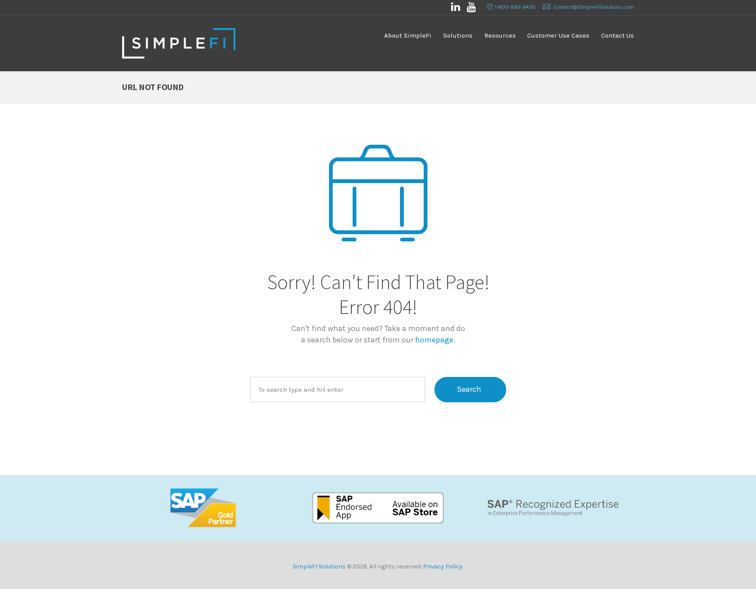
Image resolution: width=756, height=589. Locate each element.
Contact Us (617, 35)
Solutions (457, 35)
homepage (434, 340)
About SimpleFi (407, 35)
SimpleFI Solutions (319, 566)
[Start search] (470, 389)
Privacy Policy (442, 566)
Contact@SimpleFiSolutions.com (593, 7)
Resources (500, 35)
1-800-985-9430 (515, 7)
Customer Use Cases (558, 35)
